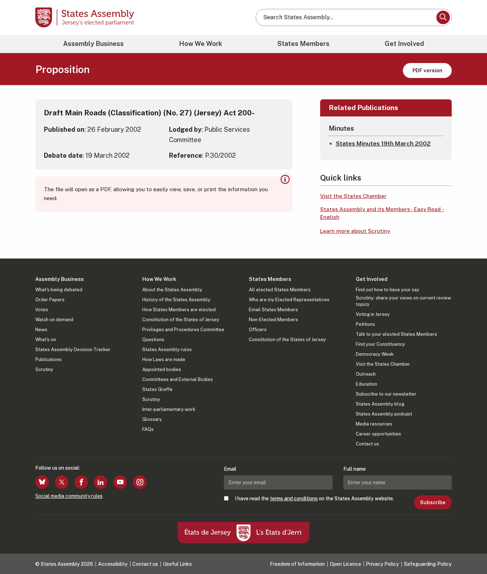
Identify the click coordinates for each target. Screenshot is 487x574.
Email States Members (273, 309)
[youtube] (120, 482)
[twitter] (61, 482)
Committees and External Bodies (177, 379)
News (41, 329)
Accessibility (113, 564)
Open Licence (345, 564)
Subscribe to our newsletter (386, 394)
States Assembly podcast (384, 414)
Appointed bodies (161, 369)
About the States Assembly (172, 289)
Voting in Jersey (373, 314)
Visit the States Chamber (353, 196)
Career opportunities (378, 434)
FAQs (148, 429)
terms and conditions (294, 498)
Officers (258, 329)
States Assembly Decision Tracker (73, 349)
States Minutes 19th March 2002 (383, 143)
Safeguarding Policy (428, 564)
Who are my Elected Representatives (289, 299)
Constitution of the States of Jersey (180, 319)
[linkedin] (100, 482)
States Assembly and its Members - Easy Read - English (382, 213)
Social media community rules (69, 496)
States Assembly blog (380, 404)
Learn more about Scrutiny (355, 231)
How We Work (200, 43)
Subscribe (432, 502)
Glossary (152, 419)
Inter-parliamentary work (168, 409)
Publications (48, 359)
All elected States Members (280, 289)
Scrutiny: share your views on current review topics (403, 301)
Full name (354, 469)
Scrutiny (44, 369)
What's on (45, 339)
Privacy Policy (382, 564)
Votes (41, 309)
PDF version (427, 70)
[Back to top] (469, 550)
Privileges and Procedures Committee (183, 329)
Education (366, 384)
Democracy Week (375, 354)
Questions (153, 339)
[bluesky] (42, 482)
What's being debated (58, 289)
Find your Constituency (380, 344)
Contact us (367, 444)
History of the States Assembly (176, 299)
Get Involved (404, 43)
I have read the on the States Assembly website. (314, 498)
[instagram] (140, 482)
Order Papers (50, 299)
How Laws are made (163, 359)
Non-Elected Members (273, 319)
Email (230, 469)
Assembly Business (93, 43)
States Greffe (157, 389)
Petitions (365, 324)
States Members (303, 43)
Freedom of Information (297, 564)
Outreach (366, 374)
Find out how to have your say (387, 289)
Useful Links (177, 564)
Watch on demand (54, 319)
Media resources (374, 424)
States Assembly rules (167, 349)
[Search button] (443, 17)
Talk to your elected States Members (396, 334)
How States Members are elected (179, 309)
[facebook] (81, 482)
